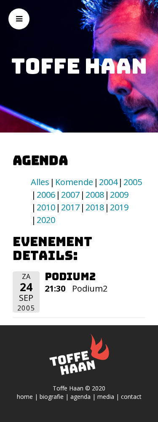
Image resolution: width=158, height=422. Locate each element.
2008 (95, 194)
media (105, 397)
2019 (119, 207)
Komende (74, 182)
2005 (132, 182)
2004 (108, 182)
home (25, 397)
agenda (80, 397)
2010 (46, 207)
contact (131, 397)
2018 (95, 207)
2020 (46, 220)
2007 (70, 194)
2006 (46, 194)
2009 (119, 194)
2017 (70, 207)
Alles (40, 182)
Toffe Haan (79, 66)
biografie (52, 397)
